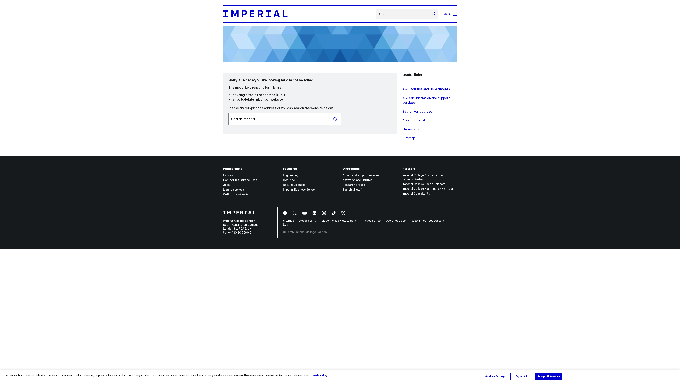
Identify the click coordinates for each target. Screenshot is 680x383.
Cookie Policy (319, 375)
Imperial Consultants (416, 193)
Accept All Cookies (548, 376)
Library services (233, 190)
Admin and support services (361, 175)
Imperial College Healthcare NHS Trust (428, 189)
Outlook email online (236, 194)
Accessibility (307, 221)
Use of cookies (396, 221)
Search (335, 119)
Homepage (411, 129)
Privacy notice (371, 221)
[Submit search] (433, 14)
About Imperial (414, 120)
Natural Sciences (294, 185)
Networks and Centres (357, 180)
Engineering (291, 175)
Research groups (354, 185)
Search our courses (417, 111)
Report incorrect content (427, 221)
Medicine (289, 180)
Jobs (226, 185)
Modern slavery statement (338, 221)
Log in (287, 224)
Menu (447, 14)
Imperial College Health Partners (424, 184)
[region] (340, 376)
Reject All (521, 376)
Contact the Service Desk (240, 180)
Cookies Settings (495, 376)
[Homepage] (298, 14)
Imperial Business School (299, 190)
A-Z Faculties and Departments (426, 89)
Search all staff (353, 190)
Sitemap (409, 138)
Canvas (228, 175)
